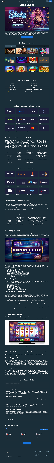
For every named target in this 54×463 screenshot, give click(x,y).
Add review (44, 429)
